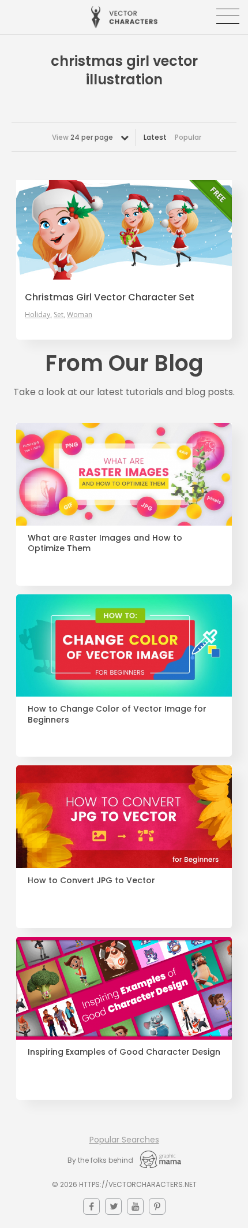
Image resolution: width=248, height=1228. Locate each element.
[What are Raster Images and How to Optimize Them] (124, 474)
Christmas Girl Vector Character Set (109, 297)
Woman (79, 314)
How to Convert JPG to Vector (91, 880)
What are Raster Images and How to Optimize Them (105, 544)
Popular (188, 137)
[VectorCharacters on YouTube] (135, 1206)
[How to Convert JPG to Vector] (124, 816)
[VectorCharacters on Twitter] (113, 1206)
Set (58, 314)
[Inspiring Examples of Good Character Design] (124, 988)
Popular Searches (124, 1139)
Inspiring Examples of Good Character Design (124, 1052)
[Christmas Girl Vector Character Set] (124, 230)
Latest (155, 137)
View (82, 137)
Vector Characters (124, 17)
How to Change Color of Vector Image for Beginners (117, 714)
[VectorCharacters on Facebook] (91, 1206)
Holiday (37, 314)
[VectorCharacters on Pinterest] (157, 1206)
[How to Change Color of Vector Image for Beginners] (124, 645)
